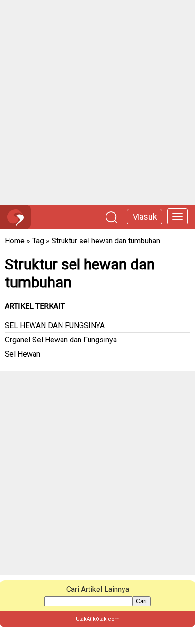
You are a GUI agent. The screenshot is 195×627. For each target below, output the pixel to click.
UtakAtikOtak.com (98, 619)
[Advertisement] (97, 102)
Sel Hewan (22, 353)
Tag (38, 240)
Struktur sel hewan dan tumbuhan (106, 240)
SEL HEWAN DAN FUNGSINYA (55, 325)
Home (15, 240)
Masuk (144, 217)
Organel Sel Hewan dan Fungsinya (61, 339)
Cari (141, 601)
